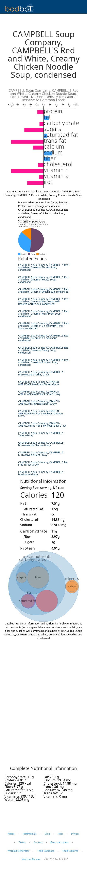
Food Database (45, 851)
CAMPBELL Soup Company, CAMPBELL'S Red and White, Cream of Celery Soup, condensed (43, 350)
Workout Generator (18, 851)
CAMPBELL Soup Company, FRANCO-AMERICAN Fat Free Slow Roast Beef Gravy (42, 424)
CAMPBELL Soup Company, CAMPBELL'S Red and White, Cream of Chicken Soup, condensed (43, 338)
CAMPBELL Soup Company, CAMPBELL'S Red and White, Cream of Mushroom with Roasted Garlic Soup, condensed (43, 301)
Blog (47, 834)
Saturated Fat (32, 509)
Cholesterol (29, 519)
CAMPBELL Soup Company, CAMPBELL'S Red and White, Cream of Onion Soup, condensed (43, 290)
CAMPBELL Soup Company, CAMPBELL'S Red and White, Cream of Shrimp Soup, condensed (43, 267)
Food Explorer (70, 851)
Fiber (27, 536)
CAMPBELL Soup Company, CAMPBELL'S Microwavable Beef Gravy (41, 454)
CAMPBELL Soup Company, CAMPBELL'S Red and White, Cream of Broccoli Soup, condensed (43, 362)
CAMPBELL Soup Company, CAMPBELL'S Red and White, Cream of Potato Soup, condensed (43, 279)
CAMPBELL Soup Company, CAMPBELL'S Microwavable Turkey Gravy (41, 373)
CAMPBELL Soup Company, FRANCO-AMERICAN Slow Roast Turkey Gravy (39, 383)
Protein (27, 548)
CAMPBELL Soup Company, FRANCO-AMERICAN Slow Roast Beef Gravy (39, 402)
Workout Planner (31, 859)
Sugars (28, 542)
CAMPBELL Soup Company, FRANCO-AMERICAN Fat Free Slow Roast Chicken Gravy (40, 413)
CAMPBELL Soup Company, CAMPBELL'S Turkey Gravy (41, 434)
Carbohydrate (34, 531)
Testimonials (29, 834)
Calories (34, 495)
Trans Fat (29, 514)
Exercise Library (60, 842)
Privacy (75, 834)
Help (60, 834)
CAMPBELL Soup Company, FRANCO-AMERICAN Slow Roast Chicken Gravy (39, 393)
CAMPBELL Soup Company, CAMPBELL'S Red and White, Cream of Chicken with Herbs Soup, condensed (43, 326)
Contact (38, 842)
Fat (23, 503)
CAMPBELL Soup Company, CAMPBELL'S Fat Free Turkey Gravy (43, 463)
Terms (22, 842)
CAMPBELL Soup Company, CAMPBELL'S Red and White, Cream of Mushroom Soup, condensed (43, 313)
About (11, 834)
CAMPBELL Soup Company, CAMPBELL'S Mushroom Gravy (41, 473)
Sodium (26, 525)
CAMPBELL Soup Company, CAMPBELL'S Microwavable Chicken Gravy (41, 444)
